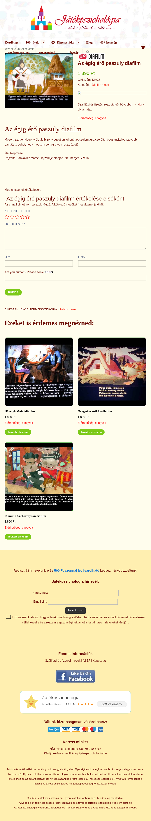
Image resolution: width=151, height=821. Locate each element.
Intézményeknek (19, 53)
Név (7, 257)
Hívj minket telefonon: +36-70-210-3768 (75, 748)
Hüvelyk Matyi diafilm (20, 411)
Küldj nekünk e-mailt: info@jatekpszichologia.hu (75, 753)
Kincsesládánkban (60, 778)
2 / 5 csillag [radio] (12, 217)
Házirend (81, 807)
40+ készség (108, 42)
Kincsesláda (65, 42)
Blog (89, 42)
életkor (38, 773)
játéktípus (54, 773)
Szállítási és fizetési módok (62, 660)
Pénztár (72, 53)
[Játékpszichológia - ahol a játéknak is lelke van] (75, 29)
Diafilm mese (100, 84)
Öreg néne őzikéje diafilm (95, 411)
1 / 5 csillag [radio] (7, 217)
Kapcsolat (99, 660)
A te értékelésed (17, 211)
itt (140, 104)
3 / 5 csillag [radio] (17, 217)
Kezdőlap (11, 42)
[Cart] (142, 47)
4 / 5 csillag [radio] (22, 217)
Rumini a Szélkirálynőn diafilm (25, 516)
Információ (47, 53)
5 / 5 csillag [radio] (27, 217)
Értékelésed (15, 224)
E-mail (82, 257)
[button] (87, 52)
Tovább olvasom (18, 432)
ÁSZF (86, 660)
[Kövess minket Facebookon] (75, 682)
